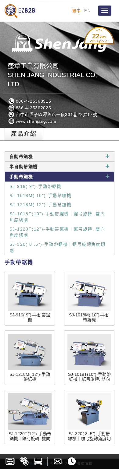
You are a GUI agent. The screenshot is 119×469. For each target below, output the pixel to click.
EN (87, 11)
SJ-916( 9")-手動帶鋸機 (35, 186)
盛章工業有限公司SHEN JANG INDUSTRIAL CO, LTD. (52, 74)
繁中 (76, 11)
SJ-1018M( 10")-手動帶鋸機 (40, 195)
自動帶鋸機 (21, 156)
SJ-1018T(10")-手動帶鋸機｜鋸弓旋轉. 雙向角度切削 (57, 216)
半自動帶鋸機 (23, 166)
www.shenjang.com (35, 121)
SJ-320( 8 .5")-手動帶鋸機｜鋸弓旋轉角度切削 (57, 247)
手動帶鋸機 (21, 176)
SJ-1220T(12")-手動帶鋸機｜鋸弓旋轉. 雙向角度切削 (57, 232)
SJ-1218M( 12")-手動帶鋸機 (40, 204)
